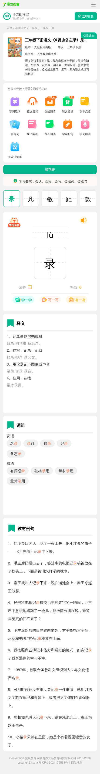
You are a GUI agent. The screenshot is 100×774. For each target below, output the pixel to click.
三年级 (33, 28)
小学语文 (20, 28)
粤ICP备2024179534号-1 (54, 762)
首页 (9, 28)
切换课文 (88, 35)
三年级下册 (47, 28)
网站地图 (76, 762)
